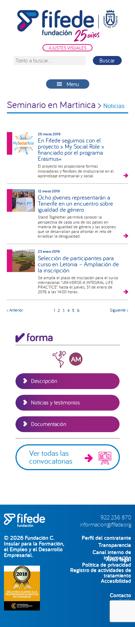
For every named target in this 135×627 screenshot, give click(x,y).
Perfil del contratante (106, 538)
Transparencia (114, 545)
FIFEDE (68, 26)
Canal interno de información (112, 552)
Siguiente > (119, 310)
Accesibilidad (116, 581)
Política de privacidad (106, 564)
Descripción (44, 380)
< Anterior (15, 310)
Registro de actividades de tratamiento (100, 570)
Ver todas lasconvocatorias (50, 457)
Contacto (120, 595)
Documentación (48, 423)
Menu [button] (73, 84)
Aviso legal (118, 559)
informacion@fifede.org (105, 524)
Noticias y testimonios (55, 402)
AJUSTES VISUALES (67, 48)
